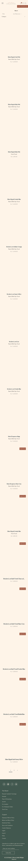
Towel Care (4, 809)
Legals (3, 830)
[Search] (25, 3)
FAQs (3, 835)
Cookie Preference (6, 828)
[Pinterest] (16, 784)
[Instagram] (4, 784)
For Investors (5, 804)
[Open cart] (23, 3)
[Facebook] (12, 784)
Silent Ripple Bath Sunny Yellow (14, 759)
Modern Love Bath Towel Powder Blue (14, 669)
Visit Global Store (22, 6)
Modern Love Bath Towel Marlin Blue (14, 714)
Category (4, 16)
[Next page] (17, 770)
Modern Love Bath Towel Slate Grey (14, 624)
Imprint (3, 833)
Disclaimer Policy (6, 823)
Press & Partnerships (7, 799)
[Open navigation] (2, 3)
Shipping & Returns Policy (8, 817)
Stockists (4, 796)
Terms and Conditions (7, 825)
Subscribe (8, 852)
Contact (4, 838)
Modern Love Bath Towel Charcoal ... (14, 579)
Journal (4, 801)
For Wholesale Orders (7, 806)
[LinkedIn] (8, 784)
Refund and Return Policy (8, 820)
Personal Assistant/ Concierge (9, 794)
